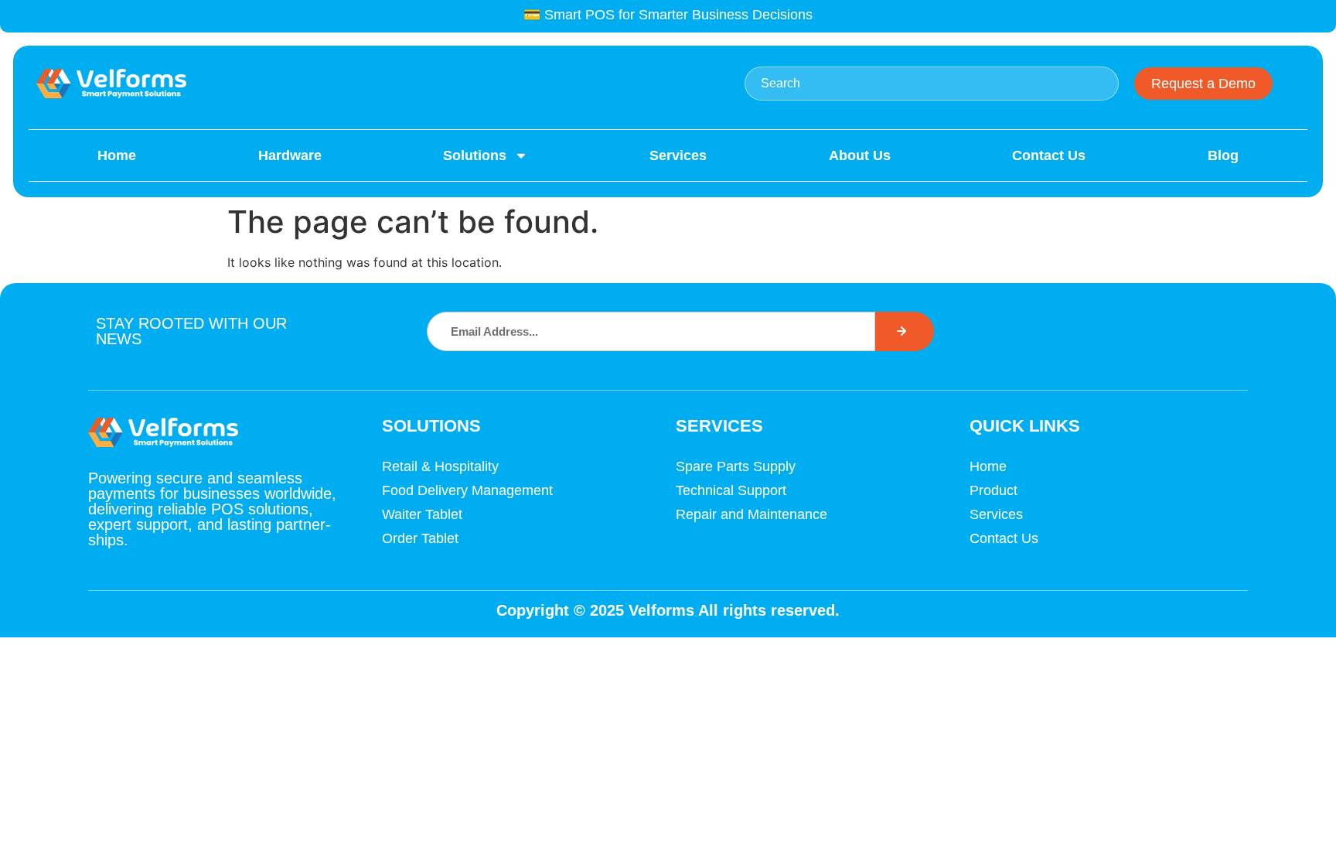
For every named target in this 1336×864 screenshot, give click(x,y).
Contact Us (1049, 155)
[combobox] (932, 84)
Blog (1223, 155)
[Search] (904, 331)
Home (116, 155)
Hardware (290, 155)
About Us (860, 155)
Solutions (474, 155)
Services (678, 155)
